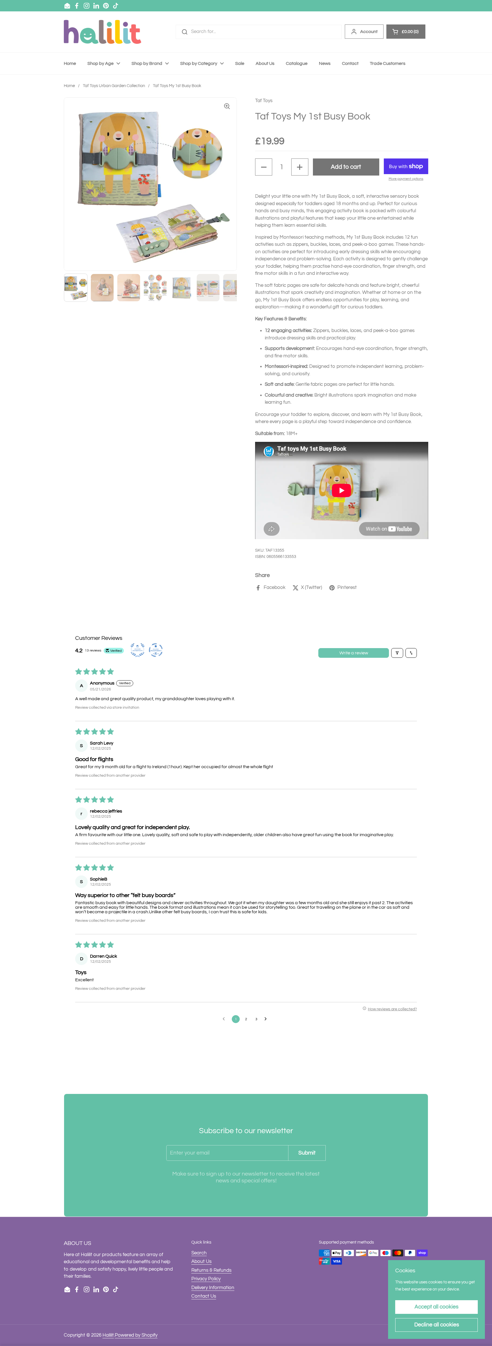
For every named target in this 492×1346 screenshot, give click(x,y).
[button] (263, 167)
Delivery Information (212, 1287)
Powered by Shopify (136, 1335)
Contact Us (203, 1296)
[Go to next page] (267, 1019)
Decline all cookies (436, 1325)
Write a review (353, 653)
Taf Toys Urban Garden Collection (114, 86)
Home (69, 86)
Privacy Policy (206, 1278)
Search (199, 1253)
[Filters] (397, 653)
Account (369, 31)
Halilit (108, 1335)
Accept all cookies (436, 1307)
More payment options (406, 179)
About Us (201, 1261)
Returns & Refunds (211, 1270)
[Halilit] (102, 32)
